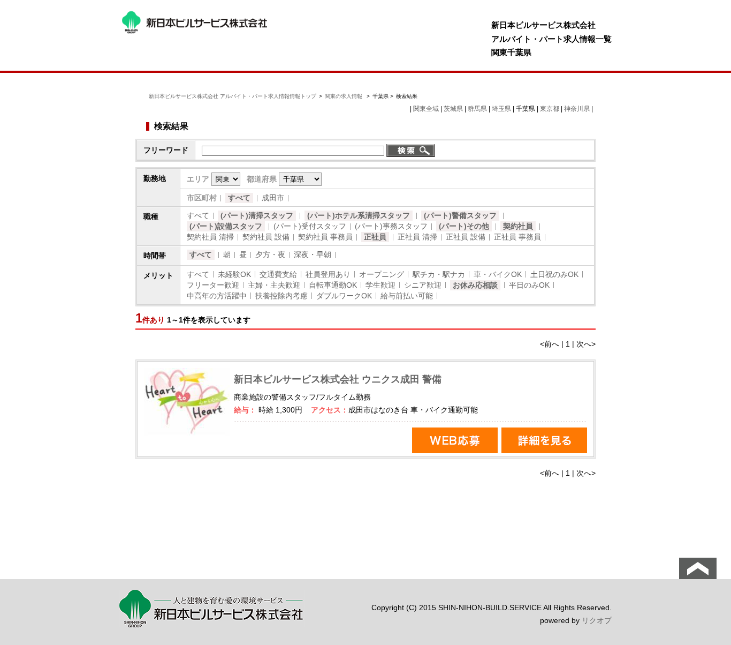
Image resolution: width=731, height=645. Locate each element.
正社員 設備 (465, 236)
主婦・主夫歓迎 (274, 285)
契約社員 (518, 226)
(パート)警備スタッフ (460, 215)
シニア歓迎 (422, 285)
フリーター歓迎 (213, 285)
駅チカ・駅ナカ (439, 274)
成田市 (273, 197)
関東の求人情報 (344, 96)
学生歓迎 (380, 285)
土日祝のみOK (554, 274)
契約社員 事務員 (325, 236)
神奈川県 (577, 108)
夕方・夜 (270, 254)
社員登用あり (328, 274)
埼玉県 (501, 108)
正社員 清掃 (417, 236)
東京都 (549, 108)
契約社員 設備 (266, 236)
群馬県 (477, 108)
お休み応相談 (475, 285)
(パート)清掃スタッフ (256, 215)
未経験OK (234, 274)
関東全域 (426, 108)
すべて (239, 197)
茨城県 (453, 108)
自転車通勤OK (333, 285)
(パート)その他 (464, 226)
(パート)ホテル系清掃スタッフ (358, 215)
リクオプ (597, 620)
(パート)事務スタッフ (391, 226)
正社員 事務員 (517, 236)
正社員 (375, 236)
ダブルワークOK (344, 295)
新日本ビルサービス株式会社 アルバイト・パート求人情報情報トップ (232, 96)
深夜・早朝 (312, 254)
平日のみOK (529, 285)
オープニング (381, 274)
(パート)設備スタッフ (225, 226)
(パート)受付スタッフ (309, 226)
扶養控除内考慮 (281, 295)
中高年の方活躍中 (217, 295)
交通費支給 (278, 274)
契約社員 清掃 (210, 236)
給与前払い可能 (406, 295)
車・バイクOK (498, 274)
